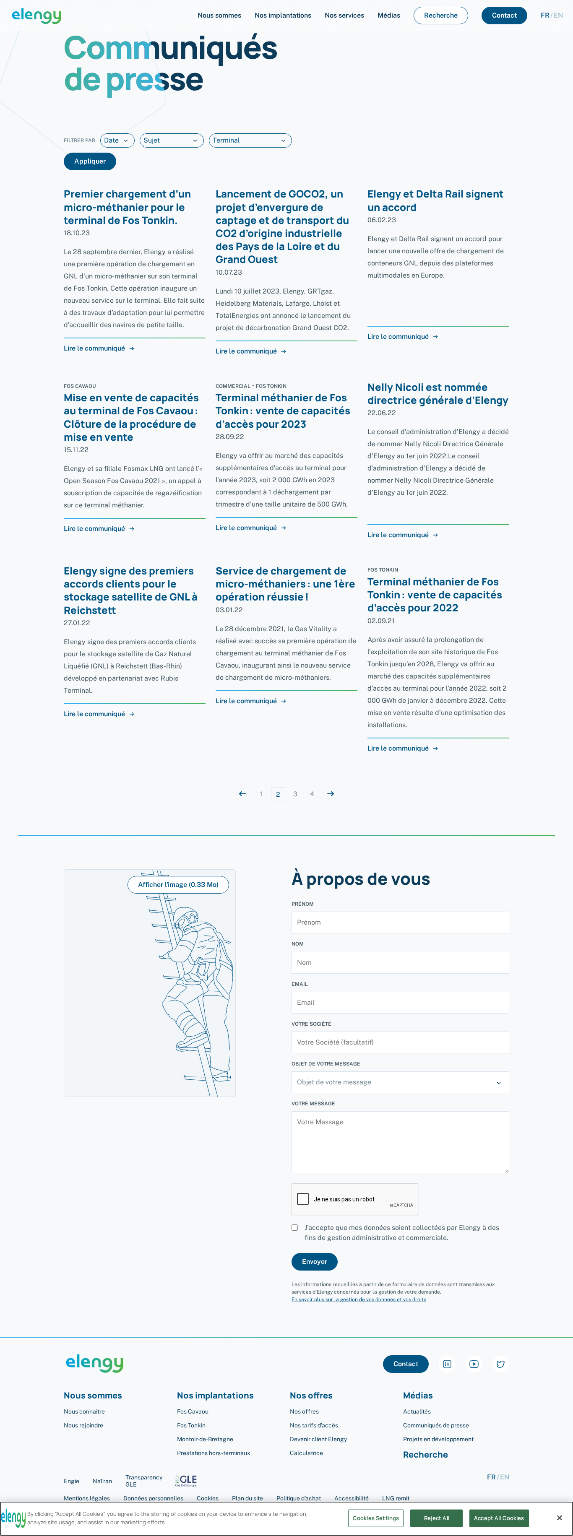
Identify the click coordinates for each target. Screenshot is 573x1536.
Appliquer (90, 161)
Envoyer (314, 1262)
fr (545, 15)
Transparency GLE (143, 1481)
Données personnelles (153, 1498)
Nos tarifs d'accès (314, 1425)
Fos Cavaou (192, 1411)
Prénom (303, 904)
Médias (418, 1395)
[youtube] (474, 1364)
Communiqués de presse (436, 1425)
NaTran (102, 1481)
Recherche (425, 1455)
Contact (405, 1364)
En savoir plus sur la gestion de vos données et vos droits (359, 1299)
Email (300, 984)
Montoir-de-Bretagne (205, 1439)
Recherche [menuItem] (441, 15)
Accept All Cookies (499, 1518)
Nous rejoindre (83, 1425)
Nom (298, 944)
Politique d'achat (298, 1498)
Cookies (208, 1498)
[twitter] (500, 1364)
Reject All (436, 1518)
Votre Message (313, 1104)
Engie (71, 1481)
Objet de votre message (326, 1064)
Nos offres (304, 1411)
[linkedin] (447, 1364)
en (558, 15)
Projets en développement (438, 1439)
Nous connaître (84, 1411)
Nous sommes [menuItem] (219, 15)
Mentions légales (87, 1498)
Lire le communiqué (94, 348)
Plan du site (247, 1498)
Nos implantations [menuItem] (283, 15)
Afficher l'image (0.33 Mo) (178, 885)
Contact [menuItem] (504, 15)
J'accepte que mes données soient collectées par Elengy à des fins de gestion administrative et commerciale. (402, 1233)
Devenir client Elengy (318, 1439)
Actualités (417, 1411)
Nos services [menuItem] (344, 15)
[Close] (559, 1517)
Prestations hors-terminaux (213, 1453)
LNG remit (395, 1498)
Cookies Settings (376, 1518)
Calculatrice (306, 1453)
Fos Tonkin (191, 1425)
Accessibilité (351, 1498)
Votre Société (311, 1024)
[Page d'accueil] (36, 15)
